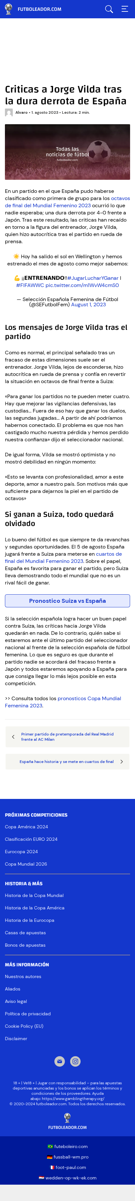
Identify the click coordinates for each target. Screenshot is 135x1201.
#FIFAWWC (30, 285)
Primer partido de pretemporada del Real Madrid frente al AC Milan (67, 737)
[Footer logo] (67, 1121)
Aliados (12, 989)
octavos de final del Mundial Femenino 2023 (67, 202)
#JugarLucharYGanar (93, 278)
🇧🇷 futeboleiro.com (68, 1146)
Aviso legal (16, 1001)
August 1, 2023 (88, 304)
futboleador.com (37, 9)
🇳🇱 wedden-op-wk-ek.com (68, 1178)
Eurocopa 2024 (21, 851)
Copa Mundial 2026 (26, 864)
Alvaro (21, 112)
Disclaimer (16, 1038)
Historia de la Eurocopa (29, 920)
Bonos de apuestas (25, 945)
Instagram (75, 1062)
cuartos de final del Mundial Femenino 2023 (63, 557)
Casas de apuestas (25, 933)
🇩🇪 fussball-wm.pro (67, 1157)
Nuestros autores (23, 976)
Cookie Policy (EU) (24, 1026)
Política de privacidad (28, 1014)
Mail (59, 1062)
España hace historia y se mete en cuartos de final (67, 761)
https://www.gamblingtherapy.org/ (73, 1098)
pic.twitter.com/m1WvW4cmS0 (82, 285)
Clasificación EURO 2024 (31, 839)
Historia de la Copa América (35, 908)
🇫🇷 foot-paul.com (67, 1167)
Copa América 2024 (26, 827)
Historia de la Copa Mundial (34, 895)
